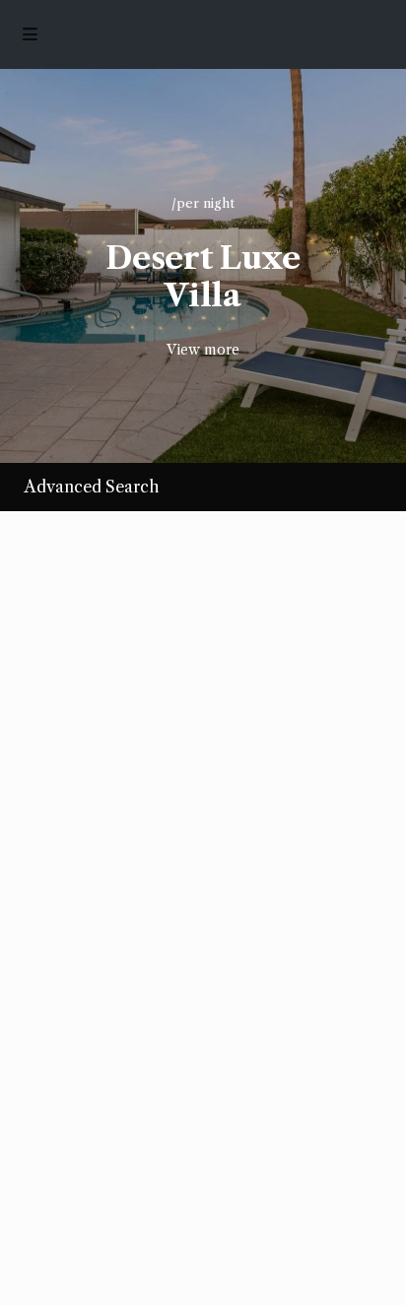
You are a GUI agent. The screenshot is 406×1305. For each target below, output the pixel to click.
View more (203, 350)
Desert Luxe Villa (203, 276)
